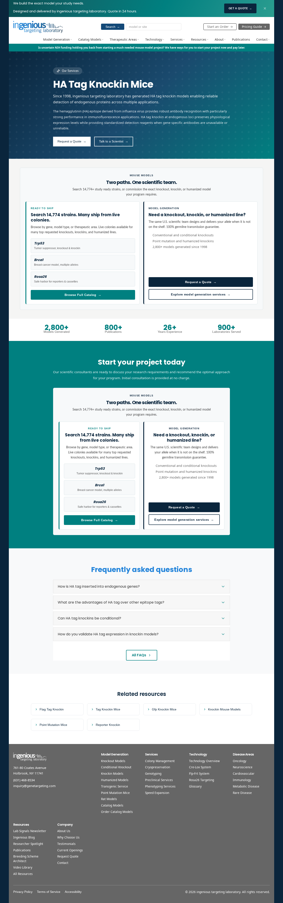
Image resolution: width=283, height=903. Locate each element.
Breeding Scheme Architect (25, 858)
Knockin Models (112, 773)
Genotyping (153, 773)
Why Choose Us (68, 837)
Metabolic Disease (246, 786)
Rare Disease (242, 793)
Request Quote (67, 856)
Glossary (195, 786)
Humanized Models (114, 780)
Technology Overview (204, 761)
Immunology (242, 780)
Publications (241, 39)
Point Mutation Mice (115, 793)
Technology (153, 39)
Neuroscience (242, 767)
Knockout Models (113, 761)
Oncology (239, 761)
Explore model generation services (200, 294)
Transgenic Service (114, 786)
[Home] (38, 27)
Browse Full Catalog (83, 295)
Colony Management (160, 761)
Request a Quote (200, 282)
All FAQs (139, 655)
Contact (262, 39)
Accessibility (73, 892)
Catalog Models (89, 39)
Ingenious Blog (24, 837)
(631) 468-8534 (24, 780)
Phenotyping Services (160, 786)
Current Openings (70, 850)
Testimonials (66, 844)
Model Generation (56, 39)
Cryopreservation (157, 767)
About (219, 39)
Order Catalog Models (117, 812)
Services (176, 39)
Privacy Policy (23, 892)
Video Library (22, 867)
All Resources (23, 874)
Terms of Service (48, 892)
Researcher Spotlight (28, 844)
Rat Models (109, 799)
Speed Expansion (157, 793)
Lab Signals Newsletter (29, 831)
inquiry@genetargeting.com (34, 786)
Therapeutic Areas (123, 39)
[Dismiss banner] (265, 8)
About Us (63, 831)
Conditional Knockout (116, 767)
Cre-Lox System (200, 767)
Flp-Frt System (199, 773)
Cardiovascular (243, 773)
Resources (198, 39)
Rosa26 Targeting (201, 780)
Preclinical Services (159, 780)
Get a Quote (240, 8)
